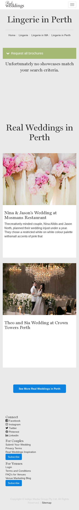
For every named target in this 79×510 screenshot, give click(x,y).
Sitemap (46, 502)
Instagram (14, 424)
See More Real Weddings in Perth (39, 388)
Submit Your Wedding (18, 444)
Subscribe (13, 456)
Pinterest (13, 431)
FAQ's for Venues (16, 474)
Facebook (14, 420)
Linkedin (13, 435)
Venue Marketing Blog (18, 478)
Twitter (12, 428)
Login (9, 467)
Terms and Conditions (18, 470)
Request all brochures (26, 53)
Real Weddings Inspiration (21, 451)
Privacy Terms (14, 448)
